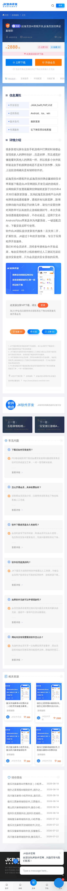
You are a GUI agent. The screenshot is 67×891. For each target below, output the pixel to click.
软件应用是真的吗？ (21, 562)
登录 (60, 5)
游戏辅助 (15, 15)
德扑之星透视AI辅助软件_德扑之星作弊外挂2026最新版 (48, 705)
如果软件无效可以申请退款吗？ (26, 599)
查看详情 (16, 472)
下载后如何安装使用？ (22, 449)
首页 (7, 15)
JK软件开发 (13, 37)
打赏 (35, 331)
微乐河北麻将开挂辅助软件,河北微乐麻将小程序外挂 (25, 825)
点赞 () (44, 47)
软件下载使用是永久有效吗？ (25, 524)
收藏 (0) (56, 47)
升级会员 (50, 62)
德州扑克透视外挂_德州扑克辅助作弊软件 (25, 813)
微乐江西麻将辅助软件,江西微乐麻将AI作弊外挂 (48, 748)
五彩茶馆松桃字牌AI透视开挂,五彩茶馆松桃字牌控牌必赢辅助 (17, 426)
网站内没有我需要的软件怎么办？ (27, 637)
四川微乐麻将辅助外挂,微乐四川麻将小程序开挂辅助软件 (25, 836)
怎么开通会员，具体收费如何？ (26, 487)
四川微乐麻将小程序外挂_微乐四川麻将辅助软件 (17, 748)
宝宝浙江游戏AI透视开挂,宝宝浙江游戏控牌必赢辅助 (50, 426)
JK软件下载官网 (16, 376)
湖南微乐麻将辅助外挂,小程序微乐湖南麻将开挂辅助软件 (25, 819)
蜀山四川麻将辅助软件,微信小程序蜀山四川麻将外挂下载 (25, 807)
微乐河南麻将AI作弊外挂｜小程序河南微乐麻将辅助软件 (17, 705)
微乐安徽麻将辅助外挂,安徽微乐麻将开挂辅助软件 (25, 830)
